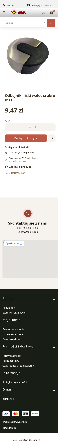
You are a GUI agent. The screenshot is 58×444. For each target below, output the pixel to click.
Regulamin (8, 307)
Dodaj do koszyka (25, 138)
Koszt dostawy (10, 360)
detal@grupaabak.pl (41, 5)
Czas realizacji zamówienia (18, 365)
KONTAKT (8, 399)
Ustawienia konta (12, 334)
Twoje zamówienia (13, 329)
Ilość (7, 121)
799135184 (12, 5)
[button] (4, 13)
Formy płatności (11, 355)
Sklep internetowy (25, 440)
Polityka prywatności (14, 382)
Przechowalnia (11, 339)
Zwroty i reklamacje (14, 312)
